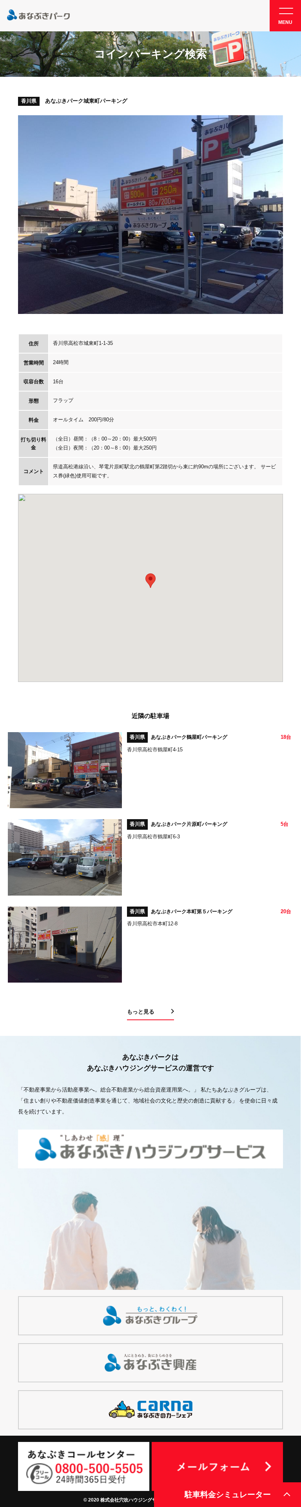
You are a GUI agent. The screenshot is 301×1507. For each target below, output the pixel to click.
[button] (150, 580)
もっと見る (140, 1011)
